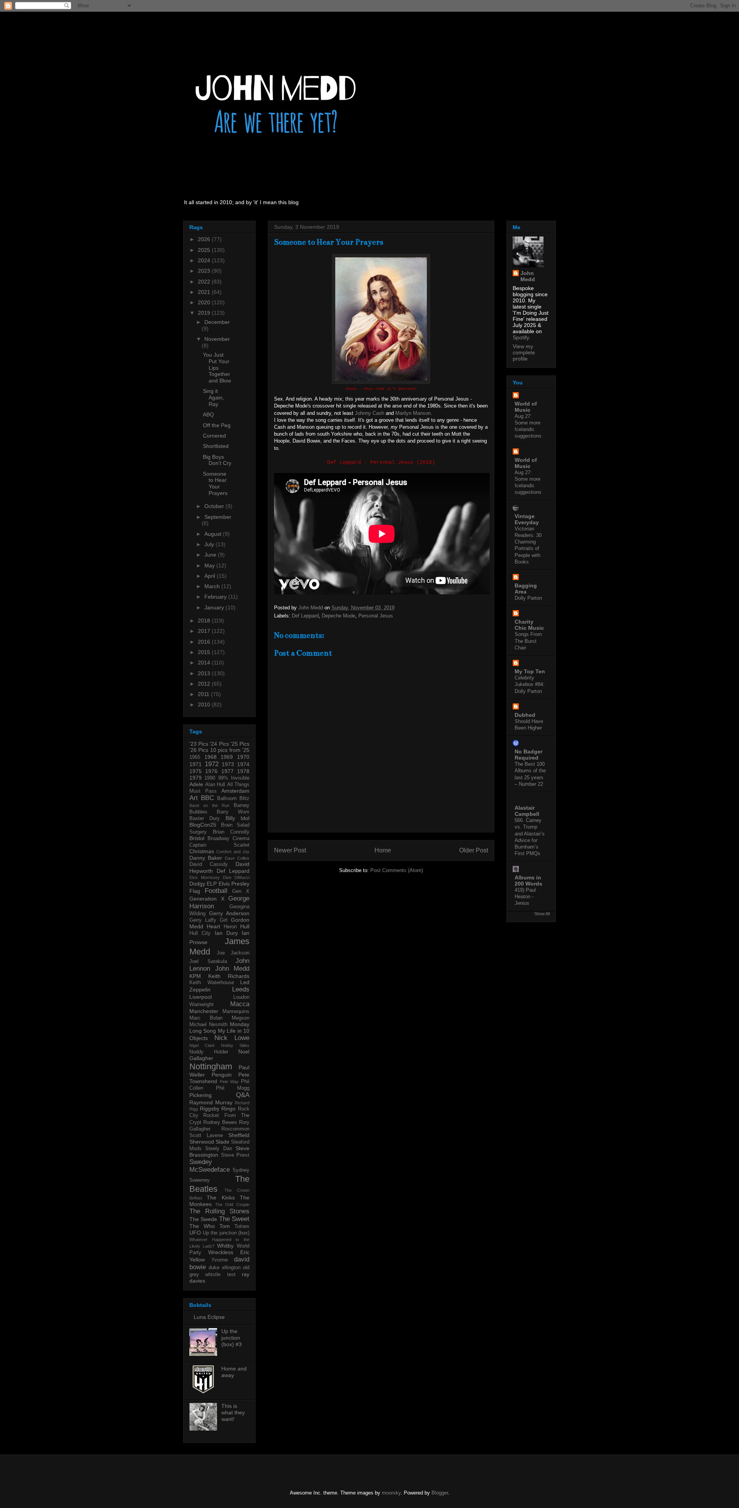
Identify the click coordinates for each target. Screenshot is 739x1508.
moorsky (391, 1493)
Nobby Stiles (235, 1045)
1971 (195, 764)
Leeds (240, 989)
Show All (542, 913)
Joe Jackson (233, 953)
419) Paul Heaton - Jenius (525, 896)
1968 (210, 757)
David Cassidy (208, 864)
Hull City (200, 933)
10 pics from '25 (229, 750)
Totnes (241, 1226)
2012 (205, 684)
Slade (222, 1142)
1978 (243, 771)
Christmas (201, 851)
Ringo (228, 1108)
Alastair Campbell (527, 811)
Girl (223, 920)
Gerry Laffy (202, 920)
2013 (205, 673)
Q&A (242, 1095)
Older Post (473, 850)
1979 (195, 778)
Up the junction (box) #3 (231, 1337)
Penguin (222, 1075)
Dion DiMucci (236, 877)
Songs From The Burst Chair (528, 641)
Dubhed (525, 715)
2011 (204, 694)
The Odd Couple (232, 1204)
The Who (202, 1226)
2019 (205, 313)
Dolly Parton (528, 598)
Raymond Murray (210, 1102)
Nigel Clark (202, 1045)
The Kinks (220, 1197)
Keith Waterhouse (211, 982)
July (210, 544)
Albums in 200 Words (528, 880)
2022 (205, 281)
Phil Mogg (232, 1088)
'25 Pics (240, 744)
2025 (205, 250)
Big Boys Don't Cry (217, 460)
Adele (196, 784)
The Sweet (234, 1219)
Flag (194, 891)
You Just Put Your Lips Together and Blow (217, 368)
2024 (205, 260)
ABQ (208, 414)
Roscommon (235, 1129)
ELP (212, 884)
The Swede (203, 1219)
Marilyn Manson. (413, 413)
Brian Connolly (231, 832)
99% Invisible (233, 778)
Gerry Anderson (229, 913)
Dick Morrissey (204, 877)
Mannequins (235, 1011)
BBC (207, 798)
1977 (227, 771)
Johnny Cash (369, 413)
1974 (243, 764)
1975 (195, 771)
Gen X (240, 891)
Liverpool (200, 997)
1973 (228, 764)
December (217, 322)
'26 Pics (198, 750)
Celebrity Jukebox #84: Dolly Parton (530, 684)
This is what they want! (233, 1412)
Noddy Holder (208, 1052)
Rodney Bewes (220, 1122)
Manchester (203, 1011)
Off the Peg (217, 425)
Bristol (196, 838)
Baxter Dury (204, 818)
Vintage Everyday (527, 519)
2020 (205, 302)
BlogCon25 (202, 825)
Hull (244, 926)
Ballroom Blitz (233, 798)
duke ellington (224, 1267)
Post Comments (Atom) (396, 870)
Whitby (225, 1246)
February (216, 597)
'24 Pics (219, 744)
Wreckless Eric (228, 1252)
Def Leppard (305, 616)
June (211, 555)
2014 (205, 662)
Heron (230, 926)
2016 (205, 642)
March (212, 586)
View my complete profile (524, 352)
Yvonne (219, 1260)
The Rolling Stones (219, 1211)
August (213, 534)
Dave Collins (237, 858)
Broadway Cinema (228, 838)
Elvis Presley (234, 884)
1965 (194, 757)
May (210, 565)
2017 (205, 631)
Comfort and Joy (232, 851)
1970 (243, 757)
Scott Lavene (206, 1135)
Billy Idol (237, 818)
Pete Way (229, 1081)
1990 (209, 778)
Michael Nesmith (208, 1024)
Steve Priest (235, 1155)
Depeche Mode (338, 616)
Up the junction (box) (226, 1233)
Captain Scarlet (219, 845)
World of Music (526, 407)
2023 (205, 271)
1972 (212, 764)
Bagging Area (526, 588)
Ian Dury (226, 933)
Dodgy (197, 884)
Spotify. (521, 337)
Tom (224, 1226)
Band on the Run (209, 805)
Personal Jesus (375, 616)
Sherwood (201, 1142)
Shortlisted (216, 446)
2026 (205, 239)
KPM (195, 976)
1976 (211, 771)
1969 (227, 757)
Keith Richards (228, 976)
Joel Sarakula (208, 961)
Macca (239, 1004)
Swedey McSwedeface (209, 1165)
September (217, 517)
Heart (213, 926)
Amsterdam (235, 791)
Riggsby (209, 1108)
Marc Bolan (205, 1018)
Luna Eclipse (209, 1317)
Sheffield (238, 1135)
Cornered (214, 436)
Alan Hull (215, 784)
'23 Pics (198, 744)
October (215, 506)
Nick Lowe (231, 1038)
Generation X (206, 899)
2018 (205, 620)
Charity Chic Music (529, 625)
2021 (205, 292)
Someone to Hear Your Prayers (215, 483)
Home (383, 850)
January (215, 607)
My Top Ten (530, 671)
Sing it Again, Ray (213, 397)
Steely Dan (218, 1148)
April (210, 576)
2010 (205, 704)
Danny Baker (205, 858)
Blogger (439, 1493)
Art (193, 798)
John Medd (232, 968)
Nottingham (210, 1066)
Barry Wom (233, 812)
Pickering (200, 1095)
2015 (205, 652)
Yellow (197, 1259)
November (217, 339)
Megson (240, 1018)
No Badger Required (528, 754)
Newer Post (290, 850)
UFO (195, 1233)
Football (216, 890)
